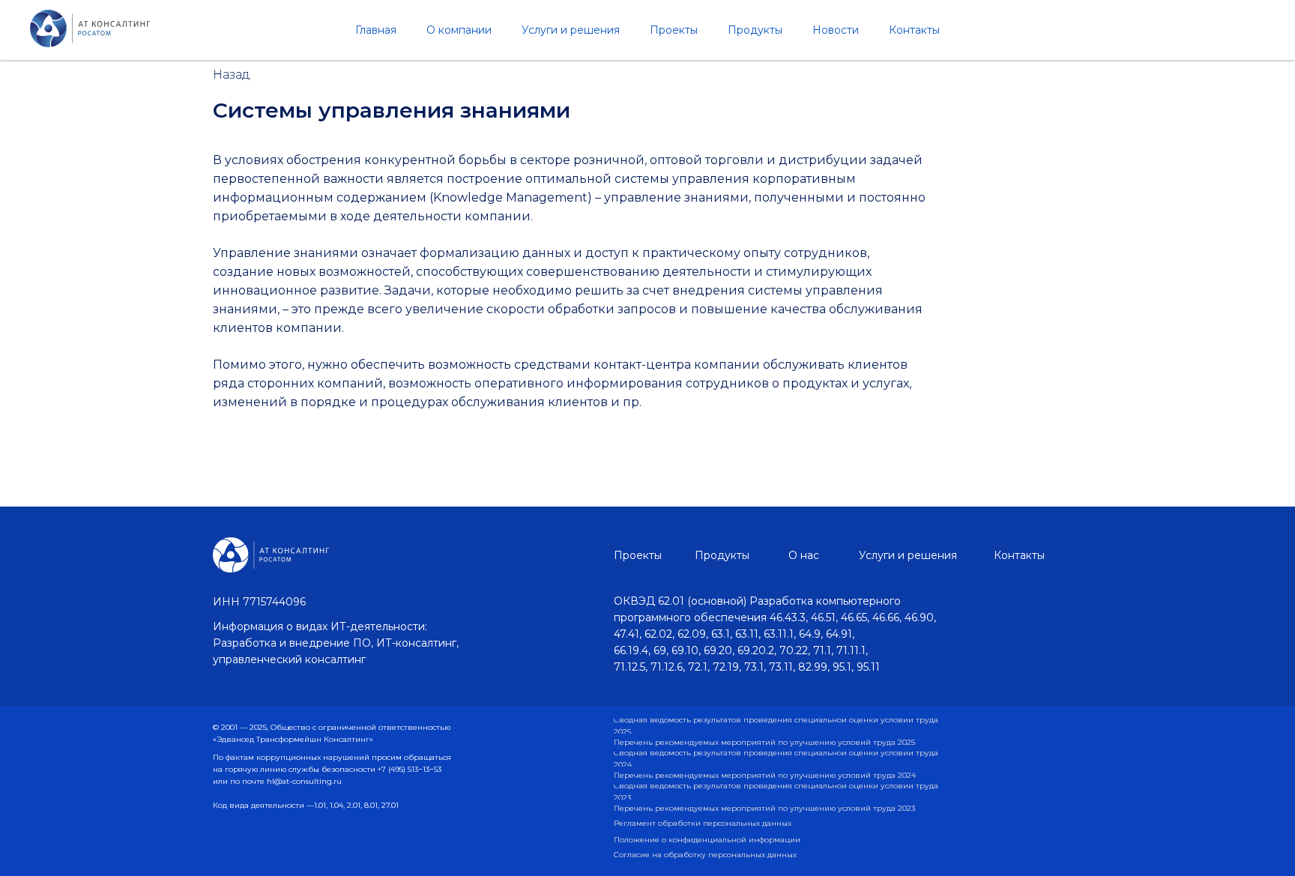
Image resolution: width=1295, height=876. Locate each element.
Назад (231, 74)
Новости (835, 30)
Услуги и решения (571, 30)
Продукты (755, 30)
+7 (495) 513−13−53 (409, 769)
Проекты (674, 30)
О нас (803, 555)
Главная (375, 30)
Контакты (914, 30)
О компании (459, 30)
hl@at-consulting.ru (304, 781)
